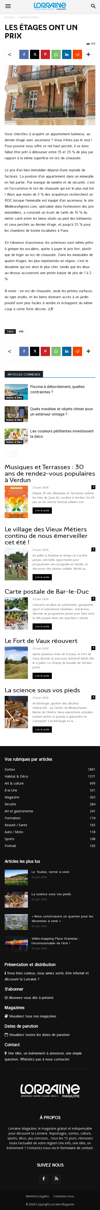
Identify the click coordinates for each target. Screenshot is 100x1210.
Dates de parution (21, 1026)
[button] (7, 6)
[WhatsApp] (56, 54)
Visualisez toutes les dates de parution (39, 1034)
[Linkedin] (66, 54)
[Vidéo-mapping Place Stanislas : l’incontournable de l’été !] (16, 944)
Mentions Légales (37, 1196)
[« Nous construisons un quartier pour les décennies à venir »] (16, 922)
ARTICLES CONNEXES (23, 374)
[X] (34, 54)
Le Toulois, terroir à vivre (50, 872)
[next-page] (15, 453)
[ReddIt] (77, 54)
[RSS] (56, 1179)
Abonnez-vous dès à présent (30, 997)
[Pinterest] (45, 54)
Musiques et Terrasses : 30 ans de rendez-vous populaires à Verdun (50, 473)
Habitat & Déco (28, 17)
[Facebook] (24, 54)
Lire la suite (42, 510)
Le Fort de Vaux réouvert (41, 641)
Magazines (14, 1008)
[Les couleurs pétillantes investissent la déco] (16, 436)
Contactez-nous (63, 1196)
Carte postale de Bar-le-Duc (47, 591)
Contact (12, 1045)
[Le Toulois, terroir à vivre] (16, 878)
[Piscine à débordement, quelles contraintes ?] (16, 392)
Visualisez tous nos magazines (32, 1016)
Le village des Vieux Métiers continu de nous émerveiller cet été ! (46, 536)
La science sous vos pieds (42, 690)
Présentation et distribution (30, 965)
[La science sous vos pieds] (16, 900)
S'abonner (14, 989)
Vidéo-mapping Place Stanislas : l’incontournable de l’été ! (56, 941)
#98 (21, 331)
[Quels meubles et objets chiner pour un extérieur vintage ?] (16, 414)
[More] (88, 54)
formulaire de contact (76, 1148)
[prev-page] (7, 453)
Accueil (9, 17)
